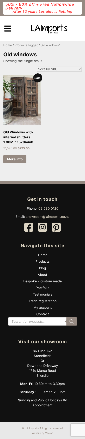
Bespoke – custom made (42, 281)
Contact (42, 314)
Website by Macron (42, 433)
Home (7, 45)
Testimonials (42, 294)
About (42, 275)
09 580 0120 (48, 208)
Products (42, 261)
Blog (42, 268)
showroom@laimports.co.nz (48, 217)
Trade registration (43, 301)
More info (15, 159)
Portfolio (43, 288)
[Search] (71, 321)
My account (42, 307)
